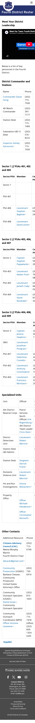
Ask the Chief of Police (17, 661)
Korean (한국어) (22, 655)
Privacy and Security (18, 704)
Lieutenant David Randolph (22, 297)
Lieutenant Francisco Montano (22, 380)
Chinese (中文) (12, 655)
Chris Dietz (24, 432)
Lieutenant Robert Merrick (25, 440)
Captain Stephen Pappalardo (22, 261)
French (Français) (24, 650)
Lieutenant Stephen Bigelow (22, 211)
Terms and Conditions (18, 709)
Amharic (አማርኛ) (26, 653)
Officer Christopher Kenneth (25, 515)
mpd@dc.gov (19, 693)
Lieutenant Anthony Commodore (23, 368)
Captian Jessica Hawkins (21, 333)
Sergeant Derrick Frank (24, 463)
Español (8, 642)
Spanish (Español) (11, 650)
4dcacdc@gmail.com (13, 560)
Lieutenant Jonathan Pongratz (22, 345)
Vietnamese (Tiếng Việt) (11, 653)
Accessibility (18, 702)
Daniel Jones (9, 601)
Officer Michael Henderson (25, 503)
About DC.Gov (18, 706)
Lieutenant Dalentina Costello (22, 357)
